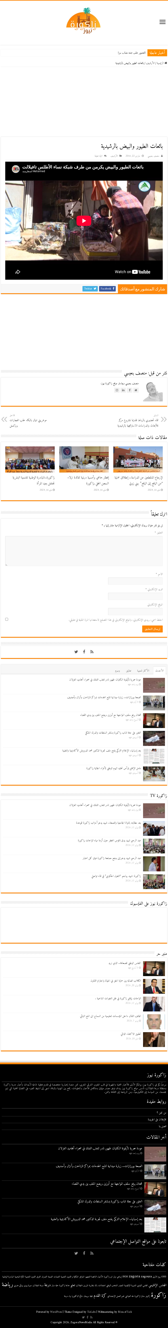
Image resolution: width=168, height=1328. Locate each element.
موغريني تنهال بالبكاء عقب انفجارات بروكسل (28, 420)
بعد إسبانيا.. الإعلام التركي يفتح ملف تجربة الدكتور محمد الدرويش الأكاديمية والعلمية (101, 750)
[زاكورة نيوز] (84, 20)
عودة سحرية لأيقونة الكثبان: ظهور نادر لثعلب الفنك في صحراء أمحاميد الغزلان (105, 679)
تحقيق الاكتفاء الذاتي (131, 1034)
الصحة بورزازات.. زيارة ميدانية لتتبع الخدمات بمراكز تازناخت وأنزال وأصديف (104, 697)
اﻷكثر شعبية (143, 670)
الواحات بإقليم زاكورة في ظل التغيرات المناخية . (118, 998)
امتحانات (101, 1285)
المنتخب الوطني (112, 1285)
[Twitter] (76, 651)
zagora (134, 1276)
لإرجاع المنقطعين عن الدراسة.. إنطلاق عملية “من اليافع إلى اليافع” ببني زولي (138, 481)
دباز (53, 1285)
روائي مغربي (18, 1285)
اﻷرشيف (150, 63)
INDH (125, 1277)
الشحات (57, 1277)
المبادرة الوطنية (8, 1277)
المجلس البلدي (142, 1285)
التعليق (159, 532)
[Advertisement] (84, 101)
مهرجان (86, 1296)
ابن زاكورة (108, 1277)
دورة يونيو (28, 1285)
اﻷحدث (159, 670)
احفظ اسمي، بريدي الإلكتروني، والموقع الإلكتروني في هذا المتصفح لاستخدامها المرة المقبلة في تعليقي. (116, 619)
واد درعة (67, 1296)
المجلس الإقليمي (157, 1285)
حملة (57, 1285)
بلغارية (91, 1285)
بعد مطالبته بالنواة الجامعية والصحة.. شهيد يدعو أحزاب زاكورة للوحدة (108, 822)
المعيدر (121, 1285)
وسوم (117, 670)
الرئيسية (160, 63)
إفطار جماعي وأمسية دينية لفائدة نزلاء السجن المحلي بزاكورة (88, 481)
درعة (47, 1285)
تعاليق (128, 670)
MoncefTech (125, 1311)
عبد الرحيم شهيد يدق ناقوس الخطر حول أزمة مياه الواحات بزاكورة (109, 840)
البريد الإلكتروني (154, 589)
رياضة (7, 1285)
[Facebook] (84, 651)
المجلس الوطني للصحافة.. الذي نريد (124, 963)
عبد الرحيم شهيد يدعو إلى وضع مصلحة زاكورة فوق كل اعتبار (112, 858)
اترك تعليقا (98, 156)
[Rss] (91, 651)
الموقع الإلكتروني (155, 604)
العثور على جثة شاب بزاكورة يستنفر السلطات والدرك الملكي (110, 52)
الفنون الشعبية (30, 1277)
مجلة (91, 1296)
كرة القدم (100, 1295)
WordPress (56, 1311)
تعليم (72, 1285)
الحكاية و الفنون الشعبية (70, 1277)
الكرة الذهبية (19, 1277)
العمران (44, 1277)
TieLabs (91, 1311)
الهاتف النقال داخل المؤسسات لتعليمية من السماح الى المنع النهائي (110, 1016)
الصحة (50, 1277)
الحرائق (81, 1277)
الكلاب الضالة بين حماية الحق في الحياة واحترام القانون (116, 980)
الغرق (39, 1277)
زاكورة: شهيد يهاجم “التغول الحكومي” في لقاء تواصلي (116, 876)
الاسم (159, 574)
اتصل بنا (162, 1126)
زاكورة (158, 1295)
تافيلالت (79, 1285)
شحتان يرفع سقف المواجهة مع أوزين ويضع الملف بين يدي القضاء (110, 715)
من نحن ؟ (161, 1112)
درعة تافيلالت (38, 1285)
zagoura (146, 1277)
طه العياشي (129, 1296)
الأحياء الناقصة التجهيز (94, 1277)
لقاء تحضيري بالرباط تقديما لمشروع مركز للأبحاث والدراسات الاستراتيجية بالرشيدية (137, 420)
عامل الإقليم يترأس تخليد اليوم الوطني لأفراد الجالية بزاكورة (113, 768)
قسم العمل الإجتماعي (115, 1296)
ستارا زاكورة (140, 1296)
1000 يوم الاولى (159, 1277)
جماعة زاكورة (64, 1285)
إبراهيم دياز (117, 1277)
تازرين (85, 1285)
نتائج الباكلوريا (77, 1296)
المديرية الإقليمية (130, 1285)
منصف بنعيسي (153, 156)
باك (96, 1285)
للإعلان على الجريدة (157, 1119)
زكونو (148, 1296)
